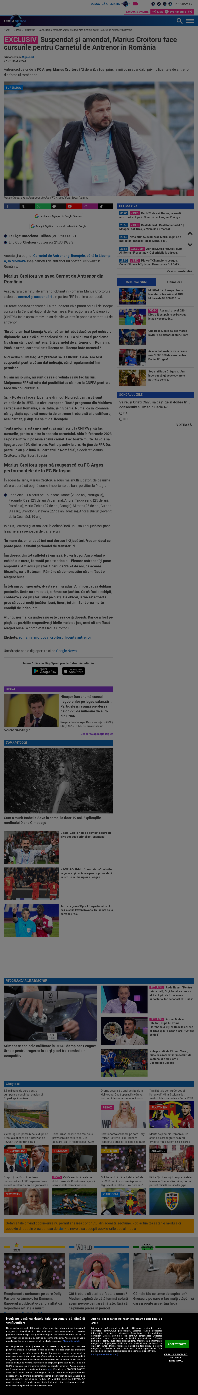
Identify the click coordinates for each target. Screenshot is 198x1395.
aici (50, 1369)
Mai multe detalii (71, 1341)
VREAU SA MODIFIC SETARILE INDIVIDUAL (175, 1357)
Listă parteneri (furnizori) (104, 1354)
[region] (99, 1354)
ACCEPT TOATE (177, 1344)
